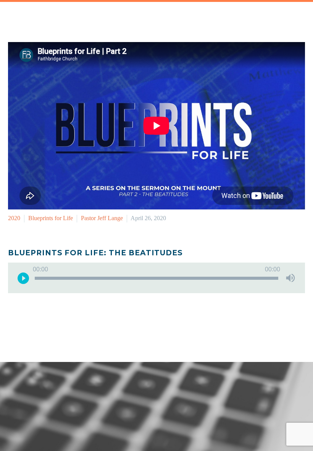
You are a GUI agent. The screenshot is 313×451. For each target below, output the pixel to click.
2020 (14, 218)
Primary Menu (298, 22)
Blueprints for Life (50, 218)
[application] (156, 278)
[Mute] (290, 278)
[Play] (23, 278)
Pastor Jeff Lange (102, 218)
